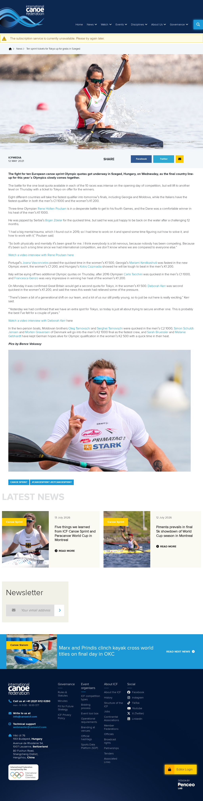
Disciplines (137, 24)
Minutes (62, 701)
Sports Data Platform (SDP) (89, 746)
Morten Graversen (37, 332)
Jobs (107, 711)
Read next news (178, 651)
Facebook (138, 692)
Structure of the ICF (113, 705)
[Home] (23, 16)
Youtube (137, 708)
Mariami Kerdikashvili (143, 262)
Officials (109, 734)
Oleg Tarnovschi (79, 328)
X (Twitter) (138, 713)
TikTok (136, 703)
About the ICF (112, 692)
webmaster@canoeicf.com (29, 727)
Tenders (109, 753)
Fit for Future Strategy (66, 708)
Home (79, 24)
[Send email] (180, 159)
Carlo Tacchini (133, 274)
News (90, 24)
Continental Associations (111, 719)
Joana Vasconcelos (35, 262)
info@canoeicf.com (25, 716)
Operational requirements (89, 720)
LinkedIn (137, 719)
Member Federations (111, 727)
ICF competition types (90, 698)
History (108, 697)
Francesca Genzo (26, 278)
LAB (180, 788)
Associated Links (110, 760)
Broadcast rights (110, 741)
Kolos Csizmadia (91, 266)
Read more (67, 551)
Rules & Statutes (63, 694)
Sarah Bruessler (157, 332)
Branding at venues (88, 729)
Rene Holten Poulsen (52, 208)
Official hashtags (86, 738)
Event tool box (90, 713)
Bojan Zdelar (53, 220)
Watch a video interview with (28, 320)
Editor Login (185, 769)
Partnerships (111, 748)
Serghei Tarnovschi (110, 328)
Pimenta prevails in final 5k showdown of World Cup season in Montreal (174, 531)
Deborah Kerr (157, 286)
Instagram (138, 697)
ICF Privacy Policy (64, 717)
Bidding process (85, 706)
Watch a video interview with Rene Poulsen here (41, 255)
